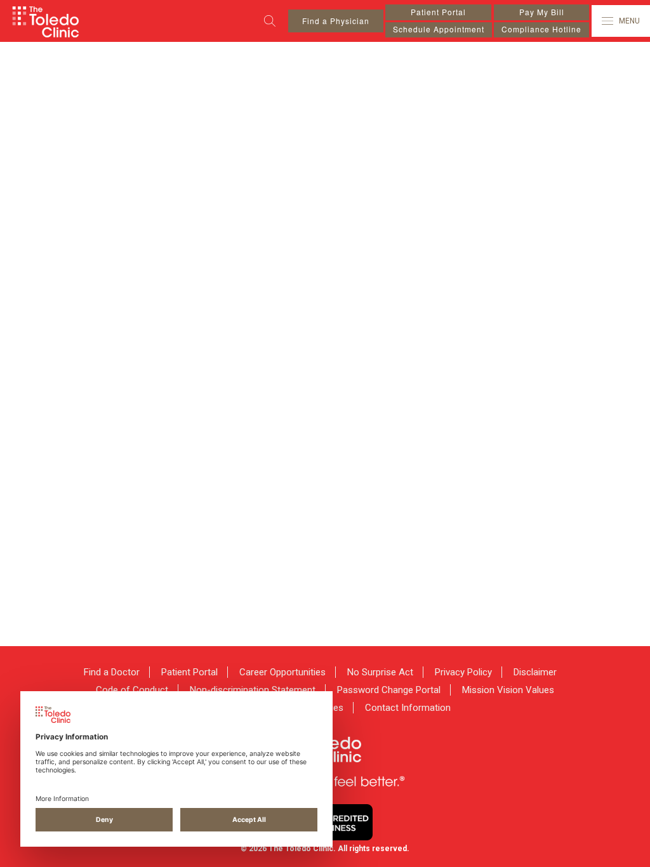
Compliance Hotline (541, 28)
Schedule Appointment (438, 28)
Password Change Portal (389, 690)
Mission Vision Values (508, 690)
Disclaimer (535, 672)
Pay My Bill (541, 11)
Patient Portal (438, 11)
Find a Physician (335, 20)
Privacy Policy (463, 672)
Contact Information (408, 707)
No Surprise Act (380, 672)
